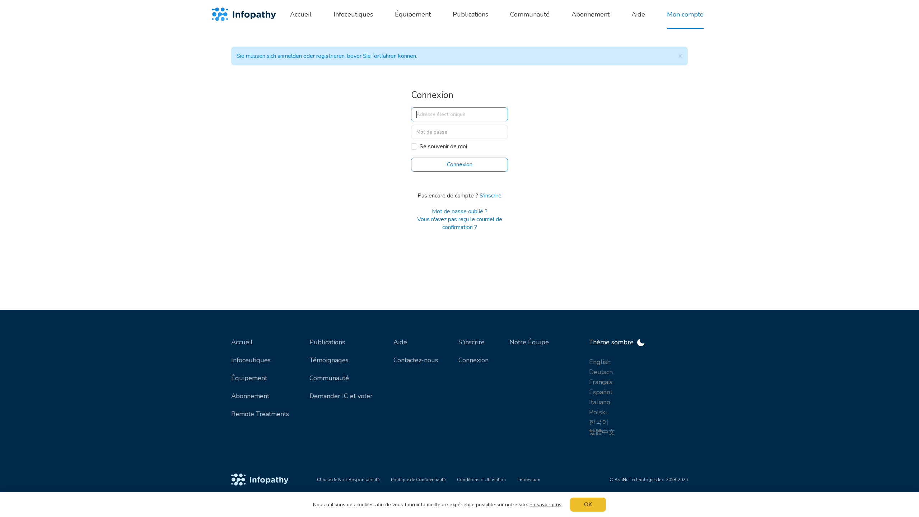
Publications (327, 342)
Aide (400, 342)
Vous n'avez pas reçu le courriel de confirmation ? (459, 223)
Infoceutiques (251, 360)
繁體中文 (602, 432)
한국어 (598, 422)
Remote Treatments (260, 414)
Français (600, 382)
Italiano (599, 402)
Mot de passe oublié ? (460, 211)
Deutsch (601, 372)
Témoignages (329, 360)
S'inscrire (491, 196)
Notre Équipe (529, 342)
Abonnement (250, 396)
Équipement (249, 378)
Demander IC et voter (341, 396)
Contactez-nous (415, 360)
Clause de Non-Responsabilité (348, 480)
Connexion (473, 360)
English (600, 362)
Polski (598, 412)
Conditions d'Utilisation (481, 480)
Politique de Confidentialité (418, 480)
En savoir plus (545, 504)
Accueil (242, 342)
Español (600, 392)
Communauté (329, 378)
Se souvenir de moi (443, 146)
